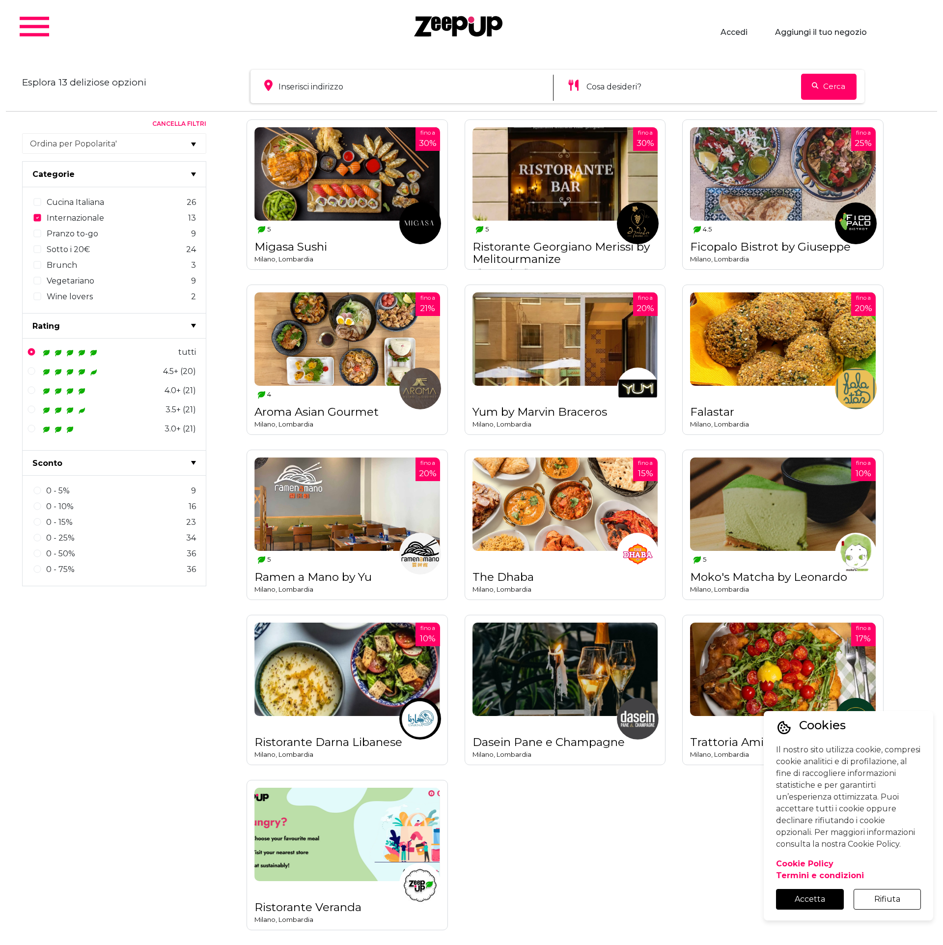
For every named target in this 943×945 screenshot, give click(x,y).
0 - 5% (58, 490)
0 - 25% (60, 538)
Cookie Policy (804, 863)
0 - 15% (59, 522)
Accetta (810, 899)
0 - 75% (60, 569)
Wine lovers (70, 296)
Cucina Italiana (75, 202)
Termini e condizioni (820, 875)
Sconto (47, 463)
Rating (46, 326)
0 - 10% (60, 506)
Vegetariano (70, 281)
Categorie (53, 174)
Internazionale (75, 218)
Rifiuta (887, 899)
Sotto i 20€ (68, 249)
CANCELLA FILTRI (179, 123)
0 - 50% (60, 553)
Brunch (62, 265)
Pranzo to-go (72, 233)
